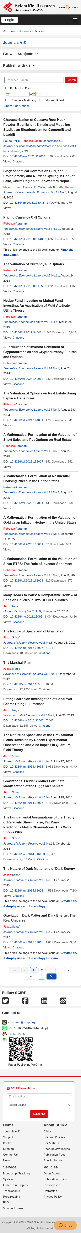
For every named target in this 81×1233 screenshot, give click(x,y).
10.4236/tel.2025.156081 (26, 544)
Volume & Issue (13, 1208)
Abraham (15, 223)
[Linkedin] (44, 1000)
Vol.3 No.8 (46, 642)
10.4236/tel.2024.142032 (26, 378)
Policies (51, 1167)
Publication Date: (20, 88)
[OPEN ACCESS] (68, 7)
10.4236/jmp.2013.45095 (26, 766)
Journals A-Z (11, 1131)
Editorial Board (54, 100)
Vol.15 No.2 (51, 451)
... (59, 970)
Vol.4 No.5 (46, 761)
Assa (10, 606)
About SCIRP (55, 1125)
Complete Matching (23, 100)
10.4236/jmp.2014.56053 (26, 802)
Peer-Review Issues (57, 1148)
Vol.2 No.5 (34, 611)
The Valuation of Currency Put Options (33, 264)
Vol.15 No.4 (51, 492)
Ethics (48, 1131)
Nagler (12, 710)
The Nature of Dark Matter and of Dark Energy (39, 868)
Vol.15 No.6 (51, 533)
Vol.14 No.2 (51, 368)
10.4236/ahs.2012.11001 (26, 684)
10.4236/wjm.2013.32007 (27, 720)
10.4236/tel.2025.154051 (26, 503)
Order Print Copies (15, 1185)
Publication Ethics (55, 1179)
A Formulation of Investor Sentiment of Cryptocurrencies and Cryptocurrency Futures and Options (40, 352)
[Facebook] (25, 1000)
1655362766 (16, 1034)
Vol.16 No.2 (51, 575)
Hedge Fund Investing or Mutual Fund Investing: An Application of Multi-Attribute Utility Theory (36, 305)
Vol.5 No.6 (46, 797)
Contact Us (10, 1154)
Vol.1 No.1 (50, 673)
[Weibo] (63, 1000)
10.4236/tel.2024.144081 (26, 420)
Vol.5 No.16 (46, 843)
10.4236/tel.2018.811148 (26, 239)
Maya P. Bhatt (12, 187)
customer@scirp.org (21, 1022)
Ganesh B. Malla (34, 187)
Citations (18, 161)
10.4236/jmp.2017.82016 (26, 942)
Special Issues (53, 1160)
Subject (8, 1137)
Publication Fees (54, 1154)
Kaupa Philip (11, 140)
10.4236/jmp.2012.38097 (26, 647)
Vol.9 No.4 (51, 321)
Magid (11, 668)
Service (9, 1167)
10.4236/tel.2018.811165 (26, 286)
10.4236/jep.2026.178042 (27, 202)
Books (7, 1143)
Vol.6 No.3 (46, 880)
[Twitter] (5, 1000)
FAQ (6, 1202)
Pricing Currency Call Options (26, 217)
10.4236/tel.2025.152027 (26, 461)
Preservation (52, 1185)
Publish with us (18, 65)
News (6, 1160)
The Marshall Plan (17, 662)
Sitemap (8, 1148)
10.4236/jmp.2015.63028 (26, 890)
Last (30, 976)
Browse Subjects (19, 54)
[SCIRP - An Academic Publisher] (29, 7)
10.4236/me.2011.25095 (26, 616)
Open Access (52, 1173)
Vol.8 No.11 (51, 228)
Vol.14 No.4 (51, 409)
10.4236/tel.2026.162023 (26, 580)
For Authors (51, 1143)
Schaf (11, 838)
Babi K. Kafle (55, 187)
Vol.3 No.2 (47, 715)
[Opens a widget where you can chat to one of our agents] (65, 1226)
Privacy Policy (53, 1196)
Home (11, 31)
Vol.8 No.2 (46, 932)
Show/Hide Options (16, 105)
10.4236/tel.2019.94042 (26, 332)
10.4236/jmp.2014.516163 (27, 854)
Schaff (11, 637)
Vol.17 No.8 (58, 192)
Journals (25, 31)
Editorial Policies (54, 1137)
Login (9, 20)
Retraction (50, 1190)
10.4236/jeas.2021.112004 (27, 156)
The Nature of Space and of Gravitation (33, 631)
